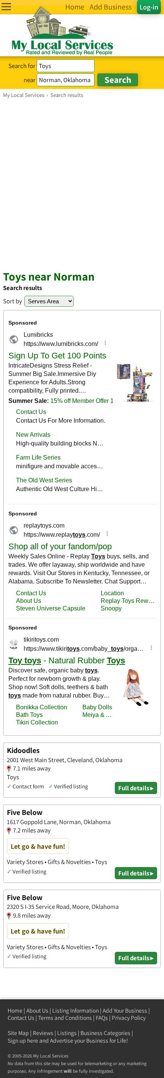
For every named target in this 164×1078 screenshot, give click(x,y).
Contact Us (21, 1017)
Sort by (12, 301)
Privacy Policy (129, 1017)
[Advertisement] (82, 184)
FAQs (102, 1017)
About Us (37, 1010)
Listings (67, 1033)
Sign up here (23, 1040)
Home (15, 1010)
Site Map (18, 1033)
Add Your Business (125, 1010)
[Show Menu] (6, 6)
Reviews (43, 1033)
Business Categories (105, 1033)
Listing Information (75, 1010)
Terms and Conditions (65, 1017)
